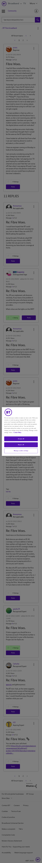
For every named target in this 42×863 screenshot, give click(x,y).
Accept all (21, 438)
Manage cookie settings (21, 450)
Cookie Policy (17, 432)
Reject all (21, 444)
